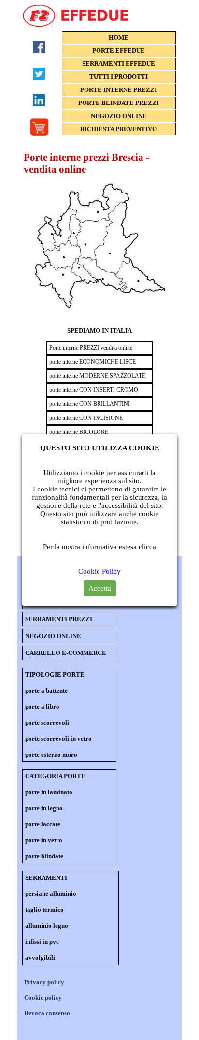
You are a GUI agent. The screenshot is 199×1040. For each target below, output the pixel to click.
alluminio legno (46, 925)
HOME (118, 37)
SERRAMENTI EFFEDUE (118, 63)
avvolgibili (40, 957)
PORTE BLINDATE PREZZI (118, 102)
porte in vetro (43, 840)
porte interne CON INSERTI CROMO (93, 389)
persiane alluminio (50, 893)
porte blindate (44, 856)
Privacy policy (44, 982)
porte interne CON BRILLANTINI (89, 404)
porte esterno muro (51, 754)
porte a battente (46, 690)
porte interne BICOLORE (78, 432)
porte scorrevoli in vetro (58, 738)
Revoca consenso (47, 1013)
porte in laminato (48, 792)
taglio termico (44, 909)
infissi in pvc (42, 941)
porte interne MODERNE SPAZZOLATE (97, 375)
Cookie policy (43, 997)
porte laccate (42, 824)
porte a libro (42, 706)
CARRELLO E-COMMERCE (65, 652)
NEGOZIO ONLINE (119, 115)
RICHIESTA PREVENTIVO (118, 129)
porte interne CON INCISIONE (86, 418)
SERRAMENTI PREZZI (58, 619)
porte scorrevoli (47, 722)
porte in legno (44, 808)
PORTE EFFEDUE (118, 50)
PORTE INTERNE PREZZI (118, 89)
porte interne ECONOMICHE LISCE (92, 361)
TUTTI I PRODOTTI (118, 76)
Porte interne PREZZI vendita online (90, 347)
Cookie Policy (99, 571)
